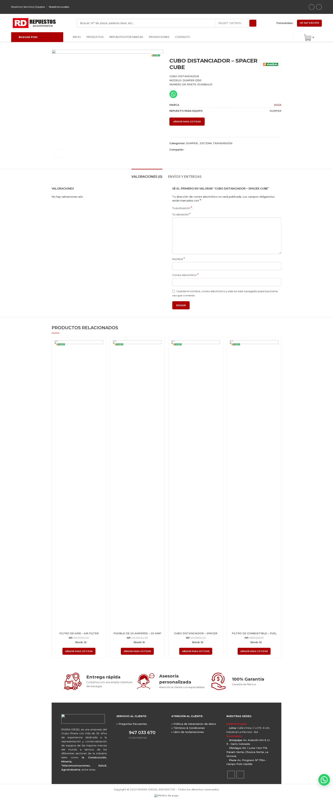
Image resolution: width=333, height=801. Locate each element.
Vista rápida (100, 346)
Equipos (40, 6)
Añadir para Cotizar (187, 121)
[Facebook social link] (311, 7)
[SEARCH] (252, 23)
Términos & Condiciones (189, 727)
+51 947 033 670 (309, 22)
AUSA (277, 104)
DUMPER (192, 143)
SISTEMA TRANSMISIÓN (216, 143)
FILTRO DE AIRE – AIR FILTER (79, 633)
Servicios (29, 6)
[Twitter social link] (191, 149)
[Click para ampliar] (59, 153)
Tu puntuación (182, 208)
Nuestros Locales (59, 6)
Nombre (178, 259)
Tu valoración (181, 214)
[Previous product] (272, 52)
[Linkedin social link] (319, 7)
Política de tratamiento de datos (194, 723)
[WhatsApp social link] (200, 149)
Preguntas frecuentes (133, 723)
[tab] (146, 175)
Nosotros (16, 6)
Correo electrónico (185, 275)
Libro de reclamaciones (188, 731)
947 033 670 (142, 732)
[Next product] (279, 52)
